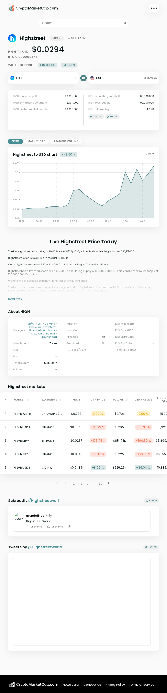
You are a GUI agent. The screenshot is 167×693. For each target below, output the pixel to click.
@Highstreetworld (45, 547)
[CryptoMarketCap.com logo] (34, 684)
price (15, 141)
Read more (15, 298)
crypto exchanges (89, 290)
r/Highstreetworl (43, 500)
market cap (36, 141)
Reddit (153, 500)
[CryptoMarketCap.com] (33, 8)
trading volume (66, 141)
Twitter (152, 547)
